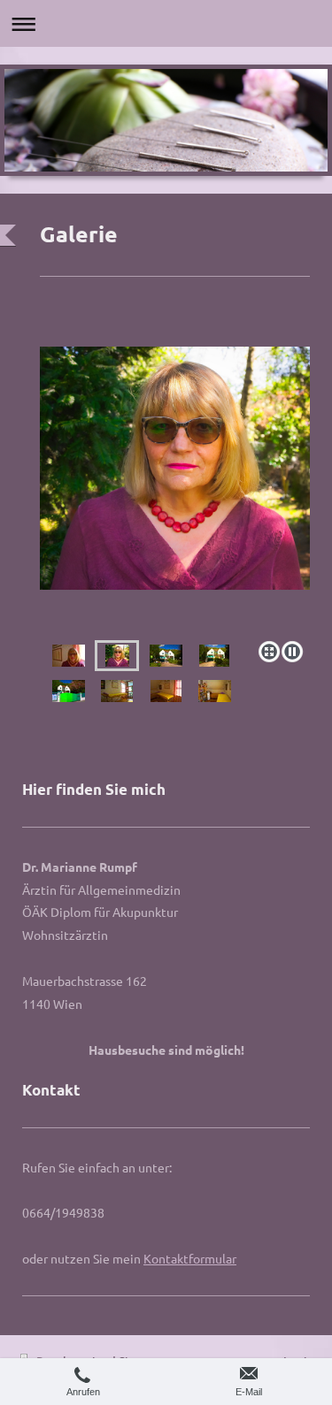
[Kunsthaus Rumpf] (166, 656)
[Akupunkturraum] (117, 691)
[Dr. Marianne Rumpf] (175, 490)
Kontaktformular (189, 1258)
